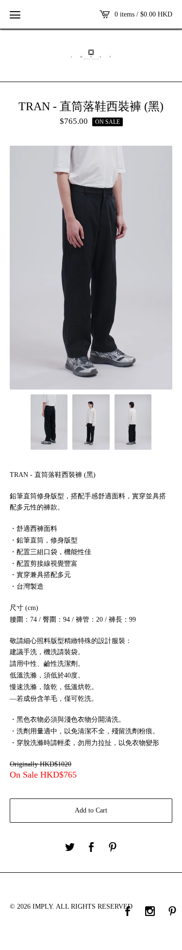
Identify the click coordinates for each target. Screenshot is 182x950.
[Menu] (15, 14)
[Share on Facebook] (91, 847)
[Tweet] (70, 847)
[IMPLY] (91, 54)
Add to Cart (91, 810)
